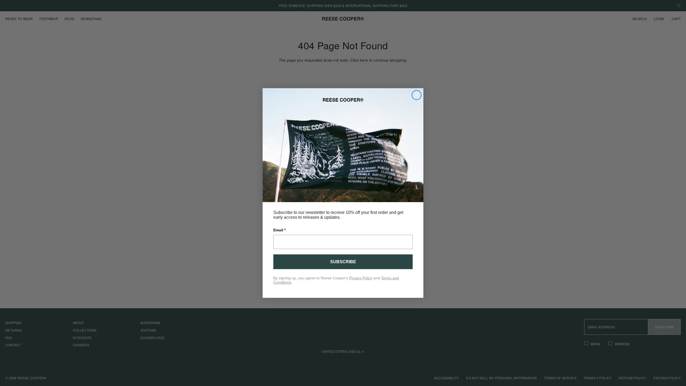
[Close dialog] (416, 95)
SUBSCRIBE (343, 261)
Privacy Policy (360, 278)
